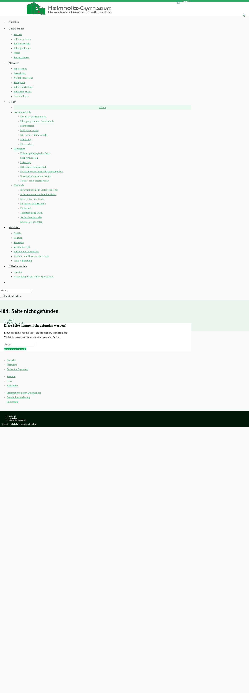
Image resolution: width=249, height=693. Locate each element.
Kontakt (22, 3)
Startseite (11, 360)
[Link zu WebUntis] (178, 3)
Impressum (12, 401)
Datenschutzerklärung (18, 397)
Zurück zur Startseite (15, 349)
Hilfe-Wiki (12, 385)
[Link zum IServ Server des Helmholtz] (186, 3)
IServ (9, 381)
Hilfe (172, 3)
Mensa (161, 3)
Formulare (12, 365)
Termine (11, 376)
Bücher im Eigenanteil (17, 369)
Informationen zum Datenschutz (24, 392)
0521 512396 (9, 3)
